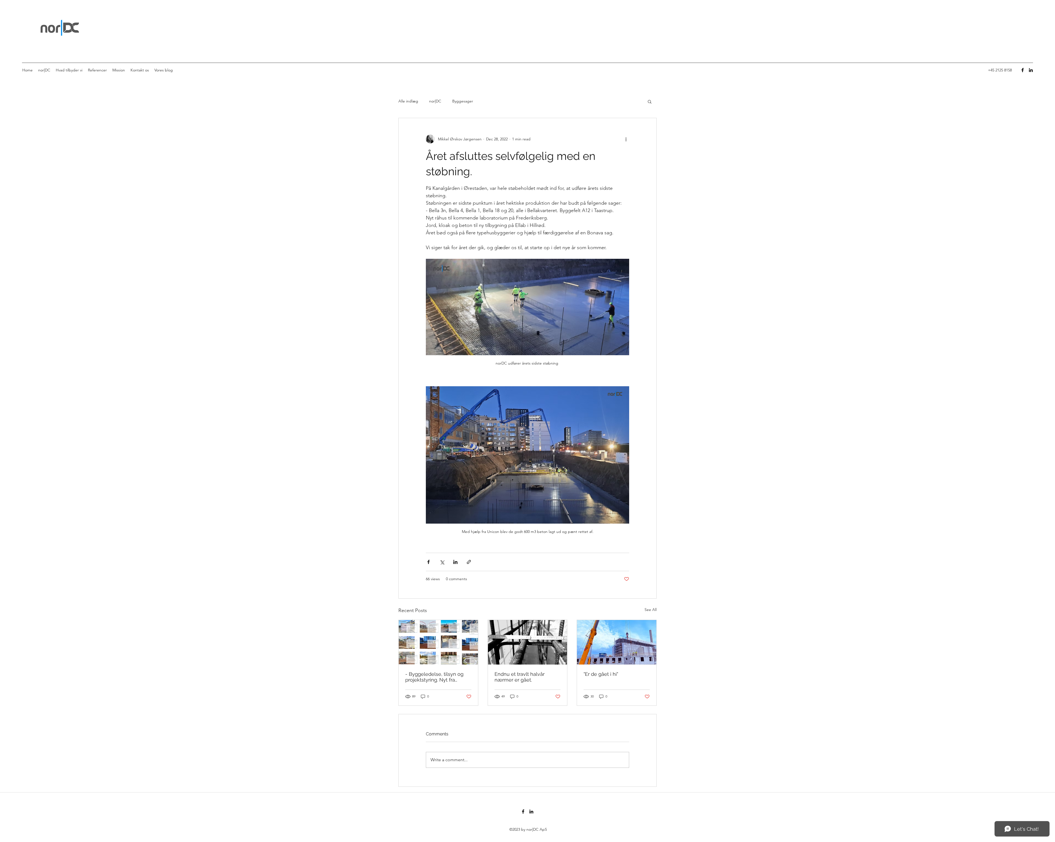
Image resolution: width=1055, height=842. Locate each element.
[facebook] (1022, 70)
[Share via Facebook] (428, 562)
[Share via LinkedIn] (455, 562)
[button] (649, 101)
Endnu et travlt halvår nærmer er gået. (520, 677)
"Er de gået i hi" (601, 674)
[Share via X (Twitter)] (442, 562)
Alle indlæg (408, 101)
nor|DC (435, 101)
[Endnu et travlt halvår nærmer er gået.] (527, 642)
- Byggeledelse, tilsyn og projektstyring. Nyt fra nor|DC (434, 677)
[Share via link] (468, 562)
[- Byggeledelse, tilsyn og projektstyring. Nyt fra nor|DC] (438, 642)
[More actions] (626, 139)
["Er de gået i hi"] (616, 642)
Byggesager (462, 101)
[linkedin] (1031, 70)
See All (651, 609)
